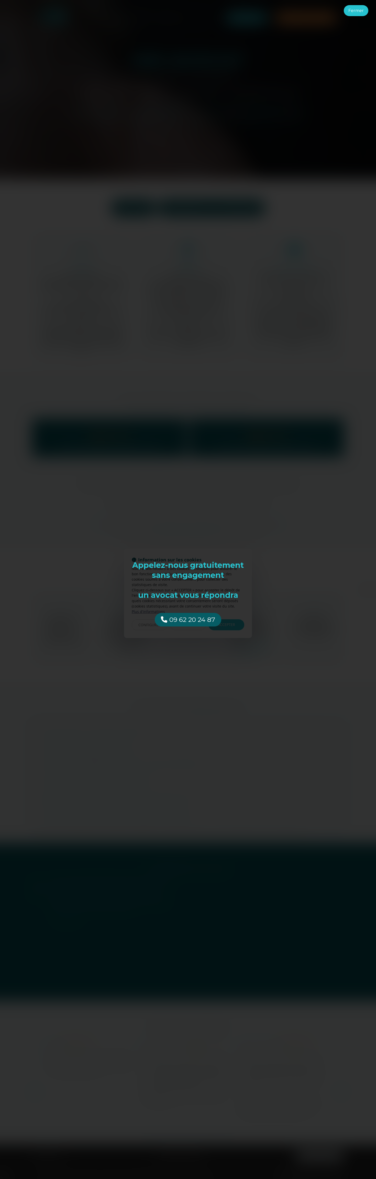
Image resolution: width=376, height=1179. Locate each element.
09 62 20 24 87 (192, 619)
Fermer (356, 10)
